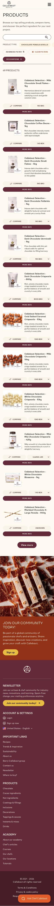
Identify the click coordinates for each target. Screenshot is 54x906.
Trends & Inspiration (12, 746)
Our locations (9, 858)
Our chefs (7, 854)
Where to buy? (10, 775)
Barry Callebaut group (14, 761)
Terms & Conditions (27, 887)
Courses (7, 849)
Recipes (6, 742)
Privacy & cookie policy (27, 892)
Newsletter (8, 770)
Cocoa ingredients (12, 793)
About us (7, 756)
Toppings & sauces (12, 817)
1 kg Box (40, 143)
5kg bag (40, 184)
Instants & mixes (11, 821)
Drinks (6, 826)
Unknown (40, 528)
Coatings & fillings (12, 802)
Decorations (9, 812)
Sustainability (9, 751)
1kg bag (40, 106)
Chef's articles (10, 844)
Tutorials (7, 863)
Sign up (10, 652)
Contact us (8, 765)
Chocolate (8, 788)
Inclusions (7, 807)
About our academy (12, 839)
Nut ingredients (10, 798)
